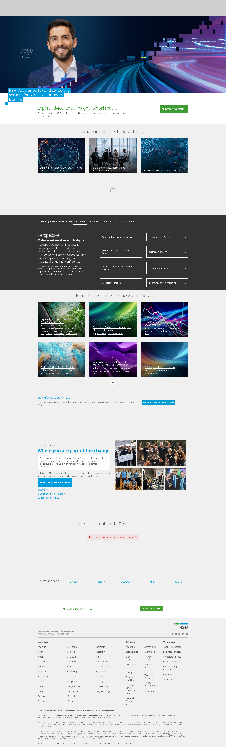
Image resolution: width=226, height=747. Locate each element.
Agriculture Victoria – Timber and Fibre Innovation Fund (58, 321)
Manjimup (72, 681)
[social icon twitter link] (183, 634)
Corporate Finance (172, 656)
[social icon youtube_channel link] (186, 634)
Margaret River (74, 686)
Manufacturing (71, 334)
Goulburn (72, 656)
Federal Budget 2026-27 (65, 374)
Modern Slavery (148, 658)
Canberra (42, 681)
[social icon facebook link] (175, 634)
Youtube (178, 581)
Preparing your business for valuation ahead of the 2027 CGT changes (164, 323)
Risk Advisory (169, 674)
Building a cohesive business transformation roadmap (160, 368)
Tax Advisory (49, 374)
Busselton (43, 676)
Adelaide (42, 646)
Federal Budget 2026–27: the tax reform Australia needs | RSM (58, 368)
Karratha (71, 666)
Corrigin (41, 691)
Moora (70, 701)
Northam (100, 651)
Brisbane (42, 666)
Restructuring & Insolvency (171, 668)
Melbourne (72, 691)
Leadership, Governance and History (131, 701)
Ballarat (41, 661)
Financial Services (171, 661)
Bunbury (42, 671)
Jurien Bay (72, 661)
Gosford (71, 651)
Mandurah (72, 676)
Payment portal (148, 666)
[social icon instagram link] (179, 634)
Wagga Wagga (103, 691)
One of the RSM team (26, 55)
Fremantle (42, 701)
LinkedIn (74, 581)
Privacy (129, 672)
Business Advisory (172, 651)
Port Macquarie (103, 666)
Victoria (49, 334)
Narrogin (100, 646)
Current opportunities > (49, 497)
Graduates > (43, 489)
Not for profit (157, 331)
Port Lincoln (102, 661)
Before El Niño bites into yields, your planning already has (112, 328)
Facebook (100, 581)
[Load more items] (113, 383)
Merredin (71, 696)
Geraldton (72, 646)
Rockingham (102, 676)
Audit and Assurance (156, 328)
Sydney (99, 681)
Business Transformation (157, 374)
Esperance (43, 696)
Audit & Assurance (172, 646)
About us (130, 646)
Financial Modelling (115, 334)
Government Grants (52, 326)
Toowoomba (102, 686)
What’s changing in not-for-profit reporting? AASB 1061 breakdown (110, 363)
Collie (40, 686)
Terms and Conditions (131, 678)
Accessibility (150, 646)
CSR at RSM (131, 664)
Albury (41, 656)
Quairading (101, 671)
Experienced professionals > (51, 493)
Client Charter (129, 658)
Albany (41, 651)
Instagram (126, 581)
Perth (99, 656)
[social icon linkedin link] (172, 634)
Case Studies (132, 651)
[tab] (80, 221)
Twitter (152, 581)
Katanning (72, 671)
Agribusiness (59, 334)
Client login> (150, 651)
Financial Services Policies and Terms (131, 689)
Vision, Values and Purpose (149, 675)
